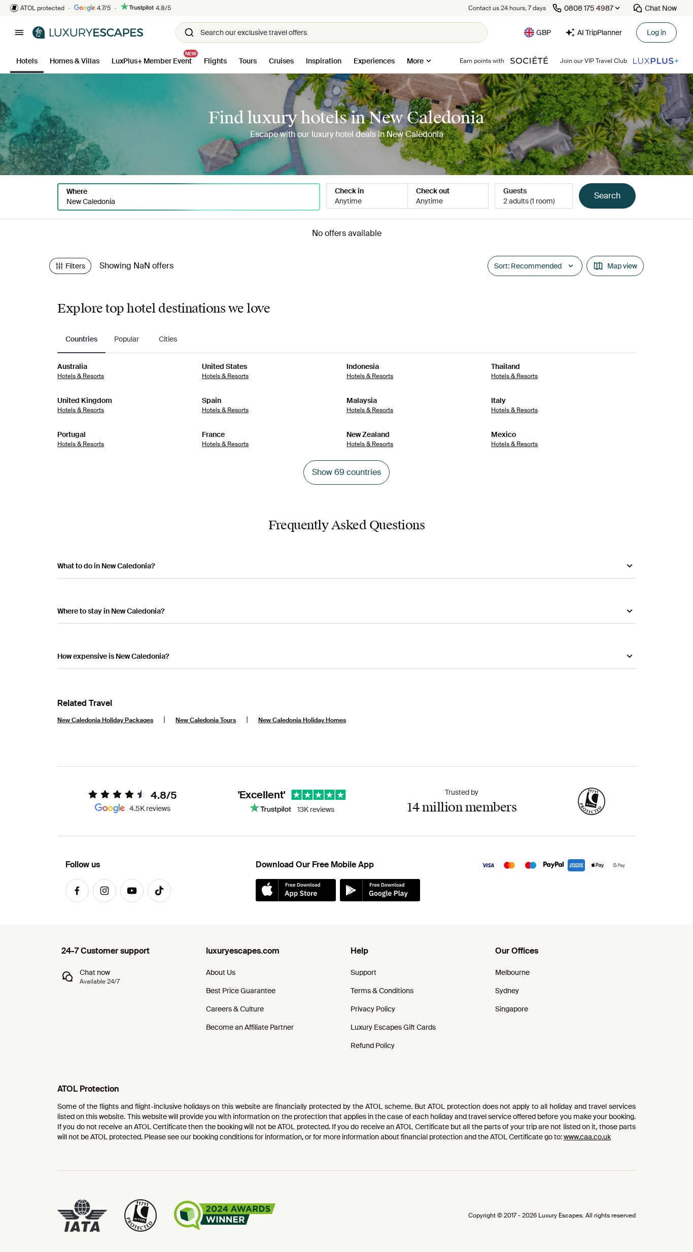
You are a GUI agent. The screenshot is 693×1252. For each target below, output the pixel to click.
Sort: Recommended (528, 265)
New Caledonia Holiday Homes (302, 720)
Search (607, 195)
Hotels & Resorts (80, 376)
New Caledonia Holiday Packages (105, 720)
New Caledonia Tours (206, 720)
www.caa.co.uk (587, 1136)
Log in (656, 32)
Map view (622, 265)
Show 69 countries (346, 472)
